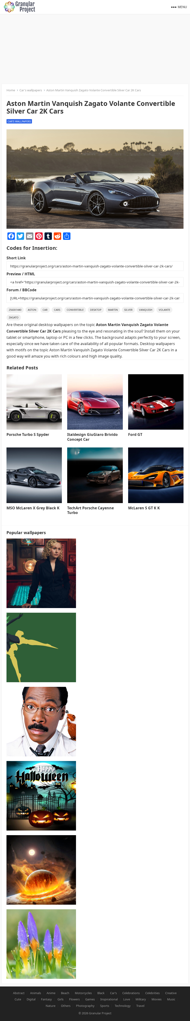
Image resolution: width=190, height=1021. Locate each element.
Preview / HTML (20, 273)
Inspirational (109, 999)
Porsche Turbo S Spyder (27, 434)
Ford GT (135, 434)
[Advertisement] (95, 48)
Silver (128, 309)
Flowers (74, 999)
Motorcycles (83, 993)
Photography (85, 1006)
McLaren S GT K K (144, 507)
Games (90, 999)
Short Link (16, 257)
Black (100, 993)
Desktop (95, 309)
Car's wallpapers (30, 90)
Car (45, 309)
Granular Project (100, 1013)
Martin (113, 309)
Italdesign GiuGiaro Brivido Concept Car (92, 437)
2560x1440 (15, 309)
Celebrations (131, 993)
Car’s (113, 993)
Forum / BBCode (21, 289)
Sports (104, 1006)
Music (171, 999)
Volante (164, 309)
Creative (171, 993)
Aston (32, 309)
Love (126, 999)
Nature (50, 1006)
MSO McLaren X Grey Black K (33, 507)
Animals (35, 993)
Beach (65, 993)
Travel (140, 1006)
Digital (31, 999)
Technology (123, 1006)
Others (65, 1006)
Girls (60, 999)
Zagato (14, 317)
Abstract (19, 993)
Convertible (75, 309)
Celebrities (152, 993)
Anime (51, 993)
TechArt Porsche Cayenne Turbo (90, 510)
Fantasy (46, 999)
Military (141, 999)
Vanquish (145, 309)
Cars (57, 309)
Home (10, 90)
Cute (18, 999)
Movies (157, 999)
